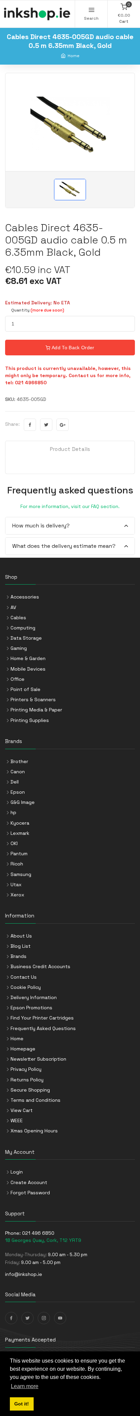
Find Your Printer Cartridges (42, 1018)
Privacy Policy (26, 1069)
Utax (16, 884)
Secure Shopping (30, 1090)
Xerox (17, 895)
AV (13, 607)
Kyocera (20, 823)
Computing (23, 628)
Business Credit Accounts (40, 966)
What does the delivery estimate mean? (64, 546)
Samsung (21, 874)
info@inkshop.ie (23, 1274)
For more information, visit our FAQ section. (70, 506)
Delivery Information (34, 997)
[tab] (70, 526)
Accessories (25, 597)
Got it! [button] (21, 1403)
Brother (19, 761)
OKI (14, 843)
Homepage (23, 1049)
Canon (18, 772)
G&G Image (23, 802)
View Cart (22, 1110)
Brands (19, 956)
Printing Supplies (30, 720)
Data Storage (26, 638)
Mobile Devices (28, 669)
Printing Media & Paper (36, 710)
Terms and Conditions (35, 1100)
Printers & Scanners (33, 699)
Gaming (19, 648)
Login (17, 1172)
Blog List (21, 946)
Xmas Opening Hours (34, 1131)
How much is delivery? (41, 525)
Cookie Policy (26, 987)
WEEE (17, 1120)
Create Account (29, 1182)
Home (74, 55)
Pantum (19, 853)
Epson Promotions (31, 1008)
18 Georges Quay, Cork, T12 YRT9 (43, 1240)
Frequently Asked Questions (43, 1028)
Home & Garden (28, 658)
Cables (18, 617)
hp (13, 812)
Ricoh (17, 864)
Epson (18, 792)
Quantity (37, 310)
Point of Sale (25, 689)
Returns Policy (27, 1080)
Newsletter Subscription (38, 1059)
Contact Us (24, 977)
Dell (15, 782)
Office (17, 679)
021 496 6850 (38, 1233)
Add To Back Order (72, 347)
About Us (21, 936)
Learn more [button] (24, 1386)
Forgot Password (30, 1193)
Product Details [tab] (70, 449)
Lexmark (20, 833)
